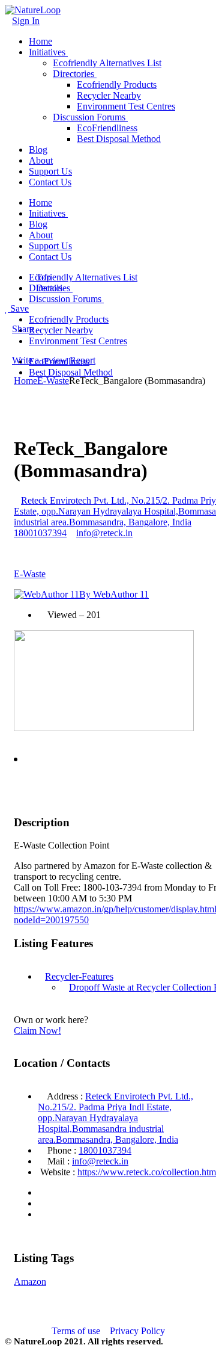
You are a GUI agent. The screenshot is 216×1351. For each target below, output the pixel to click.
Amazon (30, 1281)
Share (23, 329)
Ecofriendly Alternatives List (107, 63)
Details (49, 288)
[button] (15, 759)
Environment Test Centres (126, 106)
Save (18, 308)
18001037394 (105, 1150)
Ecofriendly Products (117, 84)
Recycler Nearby (109, 95)
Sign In (26, 21)
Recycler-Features (79, 976)
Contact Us (50, 182)
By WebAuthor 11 (114, 594)
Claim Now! (37, 1030)
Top (43, 277)
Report (82, 360)
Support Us (50, 171)
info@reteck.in (104, 533)
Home (40, 41)
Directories (73, 74)
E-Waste (53, 381)
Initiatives (47, 52)
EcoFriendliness (107, 128)
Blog (38, 149)
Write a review (39, 360)
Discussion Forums (89, 117)
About (41, 160)
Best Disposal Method (119, 139)
